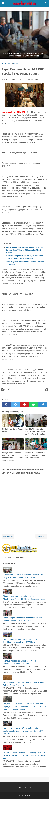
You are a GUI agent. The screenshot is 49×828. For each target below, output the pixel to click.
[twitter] (15, 404)
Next (46, 389)
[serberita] (24, 3)
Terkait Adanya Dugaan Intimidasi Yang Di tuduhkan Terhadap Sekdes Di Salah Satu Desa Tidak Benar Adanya (25, 755)
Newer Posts (8, 536)
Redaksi (28, 787)
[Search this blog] (45, 3)
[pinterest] (24, 404)
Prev (2, 389)
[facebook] (6, 404)
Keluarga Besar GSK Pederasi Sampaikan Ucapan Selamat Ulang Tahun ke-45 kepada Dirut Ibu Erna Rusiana (24, 249)
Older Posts (41, 536)
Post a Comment (31, 79)
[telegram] (42, 404)
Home (20, 787)
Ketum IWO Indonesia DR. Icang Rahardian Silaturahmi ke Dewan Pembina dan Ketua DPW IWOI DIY (23, 731)
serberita (27, 796)
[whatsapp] (33, 404)
